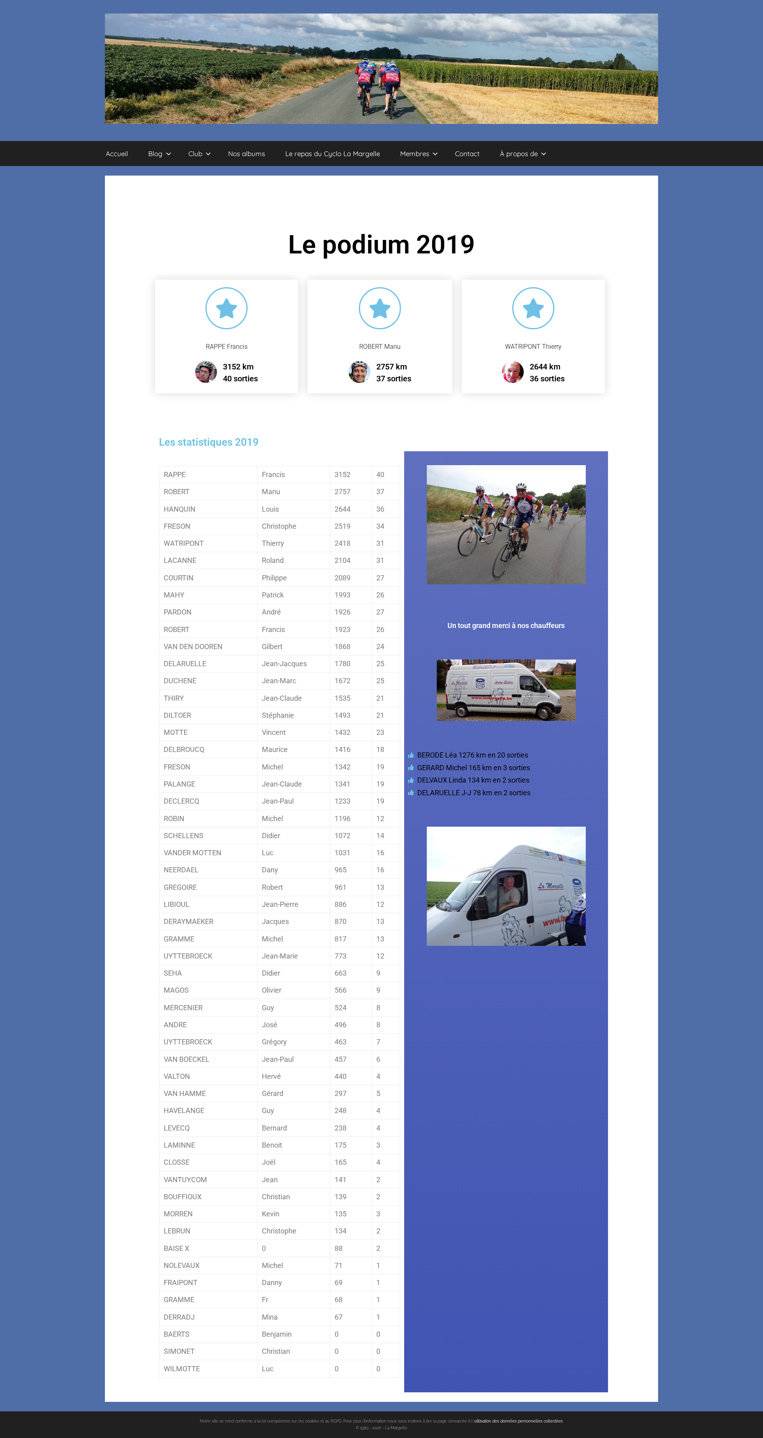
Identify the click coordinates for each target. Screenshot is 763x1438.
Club (195, 153)
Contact (467, 153)
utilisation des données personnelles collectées (518, 1421)
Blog (155, 153)
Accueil (117, 153)
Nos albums (246, 153)
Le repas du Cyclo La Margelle (332, 153)
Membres (414, 153)
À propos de (519, 153)
